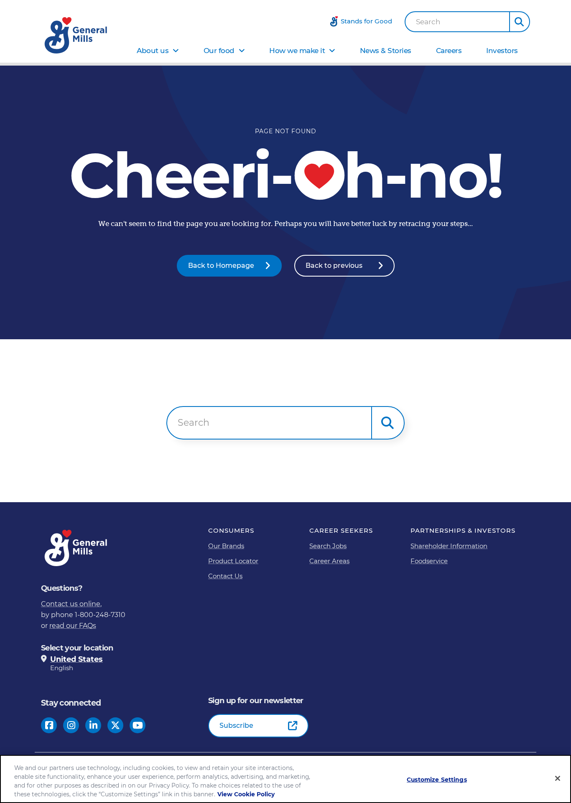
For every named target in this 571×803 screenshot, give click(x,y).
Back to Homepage (221, 265)
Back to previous (334, 265)
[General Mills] (76, 35)
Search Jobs (328, 546)
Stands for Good (366, 21)
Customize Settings (437, 779)
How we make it (297, 50)
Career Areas (329, 561)
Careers (449, 50)
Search (428, 21)
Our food (219, 50)
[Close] (557, 778)
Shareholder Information (448, 546)
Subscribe (236, 725)
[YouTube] (138, 725)
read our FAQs (72, 626)
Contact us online (70, 604)
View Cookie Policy (246, 794)
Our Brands (226, 546)
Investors (502, 50)
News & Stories (385, 50)
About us (152, 50)
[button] (519, 21)
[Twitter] (115, 725)
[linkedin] (93, 725)
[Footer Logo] (76, 548)
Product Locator (233, 561)
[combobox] (457, 21)
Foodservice (429, 561)
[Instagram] (71, 725)
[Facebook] (49, 725)
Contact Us (225, 576)
